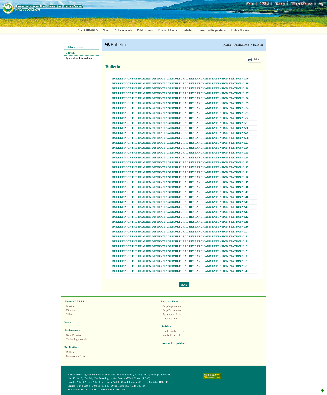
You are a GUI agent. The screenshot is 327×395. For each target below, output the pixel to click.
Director (70, 310)
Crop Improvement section (176, 306)
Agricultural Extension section (178, 314)
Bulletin (70, 52)
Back (184, 284)
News (106, 30)
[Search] (321, 6)
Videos (70, 314)
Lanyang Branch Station (175, 318)
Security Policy (75, 382)
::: (243, 2)
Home (250, 3)
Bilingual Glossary (301, 3)
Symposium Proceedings (79, 58)
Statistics (187, 30)
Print (256, 59)
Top (322, 390)
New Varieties (73, 335)
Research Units (167, 30)
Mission (70, 306)
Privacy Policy (91, 382)
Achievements (123, 30)
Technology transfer (77, 339)
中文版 (264, 3)
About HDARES (87, 30)
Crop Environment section (176, 310)
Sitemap (279, 3)
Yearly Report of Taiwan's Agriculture (182, 335)
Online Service (240, 30)
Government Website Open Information (119, 382)
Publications (145, 30)
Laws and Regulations (212, 30)
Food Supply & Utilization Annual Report (184, 331)
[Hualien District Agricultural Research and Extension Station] (43, 9)
